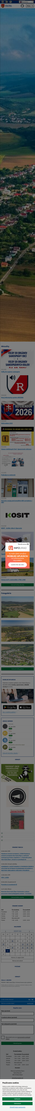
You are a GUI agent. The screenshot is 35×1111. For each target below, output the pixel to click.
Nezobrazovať (22, 544)
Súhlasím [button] (17, 1099)
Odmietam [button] (17, 1103)
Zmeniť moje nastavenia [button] (17, 1107)
